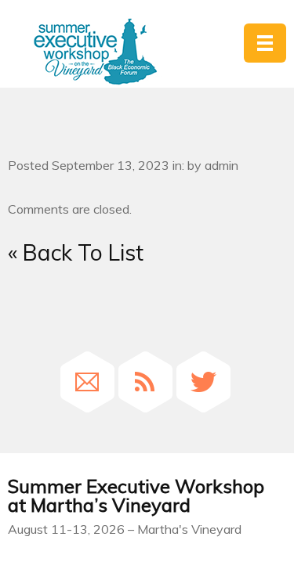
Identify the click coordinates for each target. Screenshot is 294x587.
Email (87, 381)
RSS (145, 381)
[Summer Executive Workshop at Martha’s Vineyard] (95, 52)
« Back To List (75, 252)
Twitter (203, 381)
